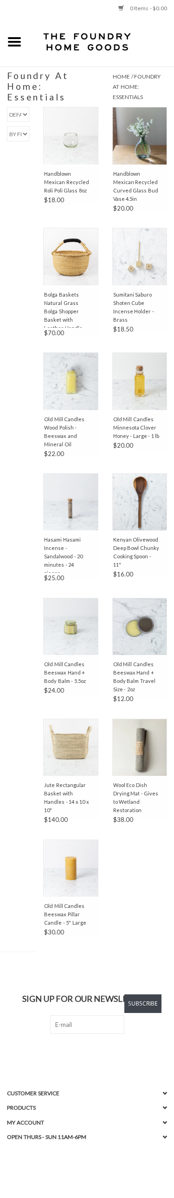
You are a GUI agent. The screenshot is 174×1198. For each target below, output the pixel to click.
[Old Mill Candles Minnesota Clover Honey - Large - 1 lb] (139, 381)
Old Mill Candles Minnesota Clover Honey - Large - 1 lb (136, 427)
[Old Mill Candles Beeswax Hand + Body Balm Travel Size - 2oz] (139, 626)
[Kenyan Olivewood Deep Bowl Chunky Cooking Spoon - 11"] (139, 502)
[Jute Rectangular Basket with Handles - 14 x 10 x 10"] (70, 747)
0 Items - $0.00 (148, 8)
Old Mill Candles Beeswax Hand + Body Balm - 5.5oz (65, 672)
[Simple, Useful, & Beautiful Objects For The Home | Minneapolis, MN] (101, 41)
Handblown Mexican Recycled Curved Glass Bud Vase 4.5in (135, 186)
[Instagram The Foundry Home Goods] (95, 1053)
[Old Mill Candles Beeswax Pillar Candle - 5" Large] (70, 868)
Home (121, 76)
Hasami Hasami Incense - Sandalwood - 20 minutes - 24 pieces (63, 554)
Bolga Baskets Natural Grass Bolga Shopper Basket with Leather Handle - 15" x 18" (64, 309)
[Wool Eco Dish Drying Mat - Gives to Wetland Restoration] (139, 747)
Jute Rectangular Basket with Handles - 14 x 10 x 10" (66, 797)
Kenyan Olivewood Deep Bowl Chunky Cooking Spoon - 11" (136, 552)
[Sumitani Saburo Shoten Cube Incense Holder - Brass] (139, 256)
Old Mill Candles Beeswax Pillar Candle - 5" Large (65, 914)
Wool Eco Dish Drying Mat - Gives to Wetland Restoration (136, 797)
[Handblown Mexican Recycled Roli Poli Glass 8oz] (70, 136)
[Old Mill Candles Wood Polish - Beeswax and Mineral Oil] (70, 381)
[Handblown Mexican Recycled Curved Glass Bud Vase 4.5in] (139, 136)
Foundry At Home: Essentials (137, 86)
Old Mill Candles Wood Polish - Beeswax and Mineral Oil (64, 431)
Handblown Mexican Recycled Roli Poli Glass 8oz (66, 182)
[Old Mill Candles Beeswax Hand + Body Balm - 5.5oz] (70, 626)
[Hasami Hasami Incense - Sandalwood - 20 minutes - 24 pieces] (70, 502)
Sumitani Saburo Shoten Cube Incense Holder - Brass (133, 307)
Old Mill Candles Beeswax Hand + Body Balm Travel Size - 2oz (134, 676)
